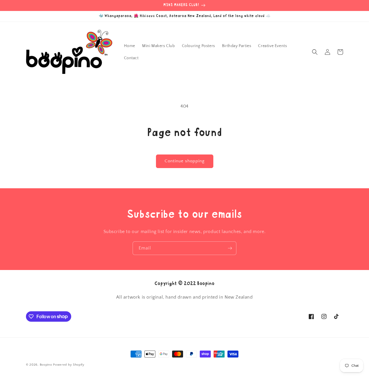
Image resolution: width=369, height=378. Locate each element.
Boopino (46, 364)
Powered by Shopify (68, 364)
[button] (314, 52)
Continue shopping (185, 161)
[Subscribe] (229, 248)
